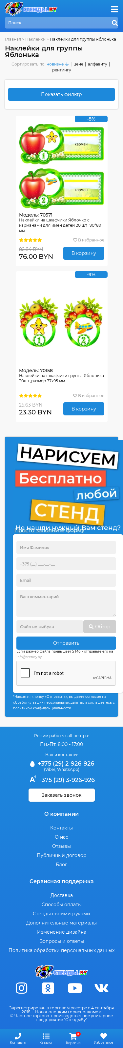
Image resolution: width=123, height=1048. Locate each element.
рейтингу (61, 69)
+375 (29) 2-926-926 (65, 763)
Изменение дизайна (61, 932)
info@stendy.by (29, 657)
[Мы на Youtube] (75, 988)
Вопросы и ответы (61, 941)
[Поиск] (115, 23)
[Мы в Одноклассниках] (48, 988)
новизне (55, 64)
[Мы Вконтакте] (101, 988)
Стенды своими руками (61, 914)
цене (78, 64)
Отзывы (61, 846)
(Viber (49, 769)
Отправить (66, 643)
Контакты (61, 828)
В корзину (84, 253)
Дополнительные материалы (61, 923)
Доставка (62, 895)
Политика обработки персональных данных (61, 950)
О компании (61, 814)
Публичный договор (62, 855)
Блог (61, 864)
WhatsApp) (68, 769)
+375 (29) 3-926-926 (66, 780)
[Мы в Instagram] (21, 988)
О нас (61, 837)
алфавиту (97, 64)
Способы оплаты (62, 904)
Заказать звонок (61, 795)
